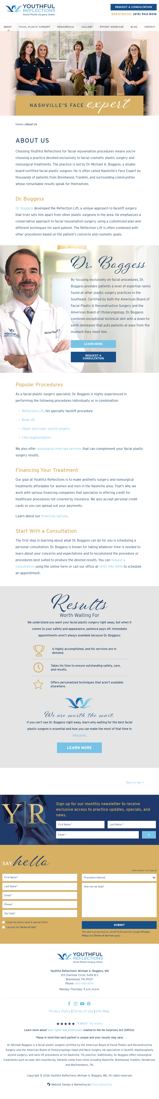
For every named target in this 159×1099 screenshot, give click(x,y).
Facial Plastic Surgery (34, 26)
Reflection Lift (33, 411)
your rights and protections (65, 1030)
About (8, 26)
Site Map (102, 1011)
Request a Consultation (133, 7)
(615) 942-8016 (84, 983)
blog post (79, 735)
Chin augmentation (36, 437)
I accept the (12, 927)
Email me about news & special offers (27, 922)
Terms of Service (104, 935)
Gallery (87, 26)
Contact (149, 26)
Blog (134, 26)
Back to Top (133, 782)
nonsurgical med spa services (59, 449)
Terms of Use (83, 1011)
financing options (54, 516)
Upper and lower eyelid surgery (46, 429)
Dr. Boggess (24, 208)
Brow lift (28, 420)
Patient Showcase (112, 26)
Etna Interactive (101, 1084)
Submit (119, 925)
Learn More (79, 747)
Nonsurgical (65, 26)
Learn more (93, 344)
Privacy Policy (60, 1011)
